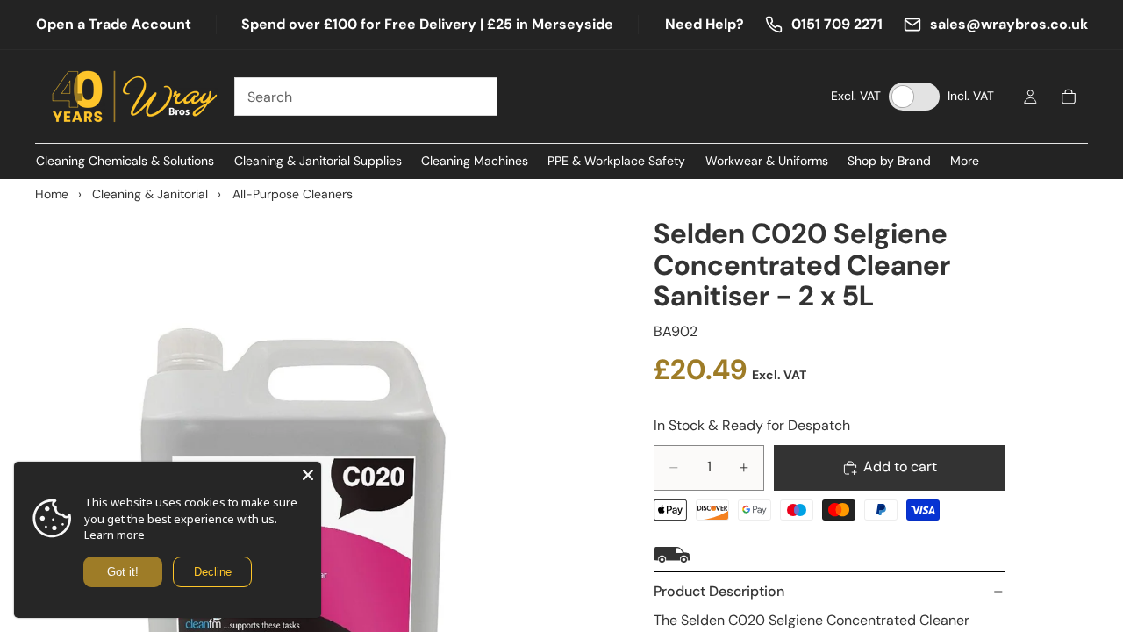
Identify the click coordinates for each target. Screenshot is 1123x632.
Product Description (719, 591)
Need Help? (704, 24)
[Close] (308, 475)
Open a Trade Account (113, 24)
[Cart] (1068, 96)
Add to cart (900, 466)
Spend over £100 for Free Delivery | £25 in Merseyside (427, 24)
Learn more (114, 534)
